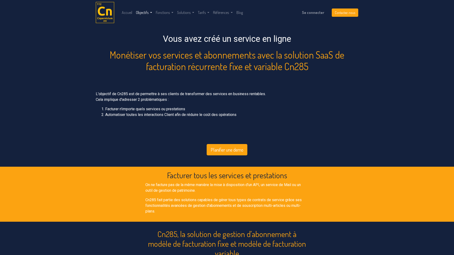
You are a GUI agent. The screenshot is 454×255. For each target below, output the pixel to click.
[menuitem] (127, 12)
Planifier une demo (227, 150)
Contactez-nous (345, 13)
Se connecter (313, 12)
